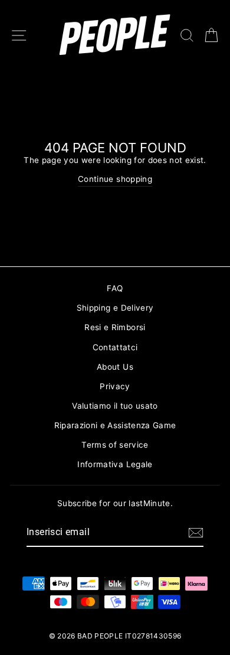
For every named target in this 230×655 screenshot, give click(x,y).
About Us (115, 367)
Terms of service (114, 444)
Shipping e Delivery (115, 307)
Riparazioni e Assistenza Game (115, 425)
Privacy (115, 386)
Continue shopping (115, 179)
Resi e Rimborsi (114, 327)
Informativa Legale (114, 464)
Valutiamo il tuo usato (114, 405)
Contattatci (115, 347)
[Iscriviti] (195, 533)
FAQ (115, 288)
